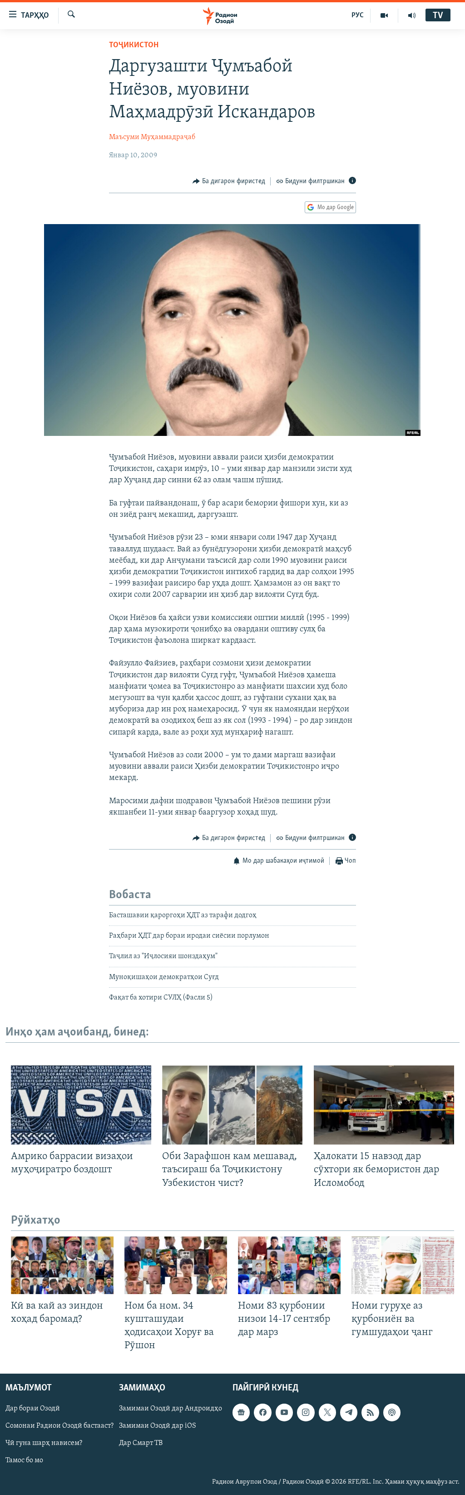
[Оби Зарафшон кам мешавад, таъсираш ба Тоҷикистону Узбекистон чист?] (232, 1105)
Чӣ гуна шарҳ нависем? (43, 1443)
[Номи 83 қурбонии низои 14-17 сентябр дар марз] (289, 1265)
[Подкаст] (392, 1412)
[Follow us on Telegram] (348, 1412)
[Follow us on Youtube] (284, 1412)
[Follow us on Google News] (241, 1412)
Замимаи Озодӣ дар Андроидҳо (170, 1409)
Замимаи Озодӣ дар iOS (157, 1426)
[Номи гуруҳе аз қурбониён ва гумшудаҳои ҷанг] (402, 1265)
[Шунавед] (411, 15)
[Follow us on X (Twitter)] (327, 1412)
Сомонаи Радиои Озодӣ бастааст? (59, 1426)
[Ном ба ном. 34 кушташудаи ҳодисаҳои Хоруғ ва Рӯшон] (175, 1265)
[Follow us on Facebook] (262, 1412)
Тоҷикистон (133, 45)
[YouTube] (384, 15)
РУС (357, 15)
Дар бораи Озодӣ (32, 1409)
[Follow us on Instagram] (305, 1412)
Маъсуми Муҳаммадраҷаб (152, 137)
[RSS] (370, 1412)
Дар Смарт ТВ (141, 1443)
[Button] (229, 181)
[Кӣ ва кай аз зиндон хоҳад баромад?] (62, 1265)
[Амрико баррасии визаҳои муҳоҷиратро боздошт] (81, 1105)
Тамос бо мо (24, 1461)
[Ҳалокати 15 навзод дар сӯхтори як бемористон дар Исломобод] (384, 1105)
